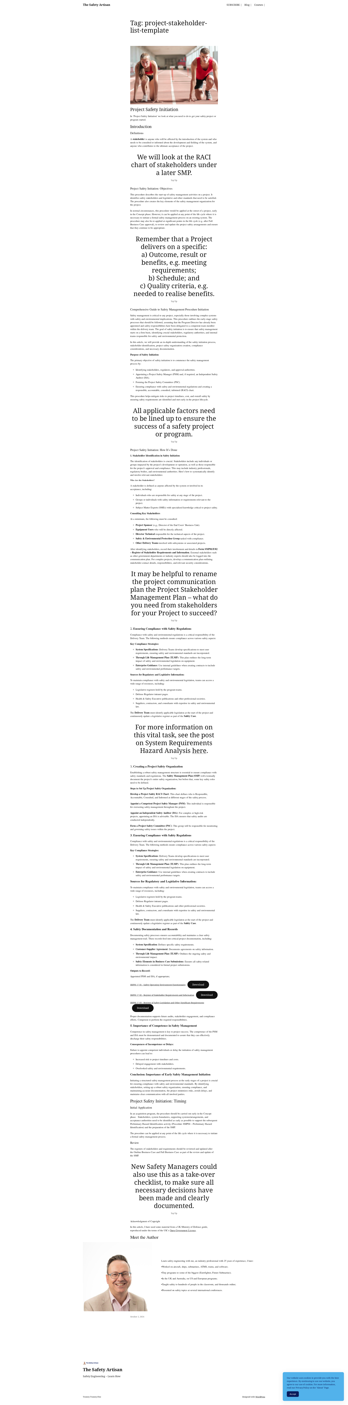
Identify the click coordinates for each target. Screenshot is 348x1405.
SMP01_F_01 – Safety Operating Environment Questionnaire (158, 984)
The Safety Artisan (96, 5)
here (199, 750)
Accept (293, 1394)
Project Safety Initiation (154, 109)
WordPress (260, 1396)
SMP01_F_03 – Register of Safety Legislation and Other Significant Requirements (167, 1002)
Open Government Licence (183, 1230)
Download (198, 984)
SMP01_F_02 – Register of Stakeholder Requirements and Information (162, 995)
